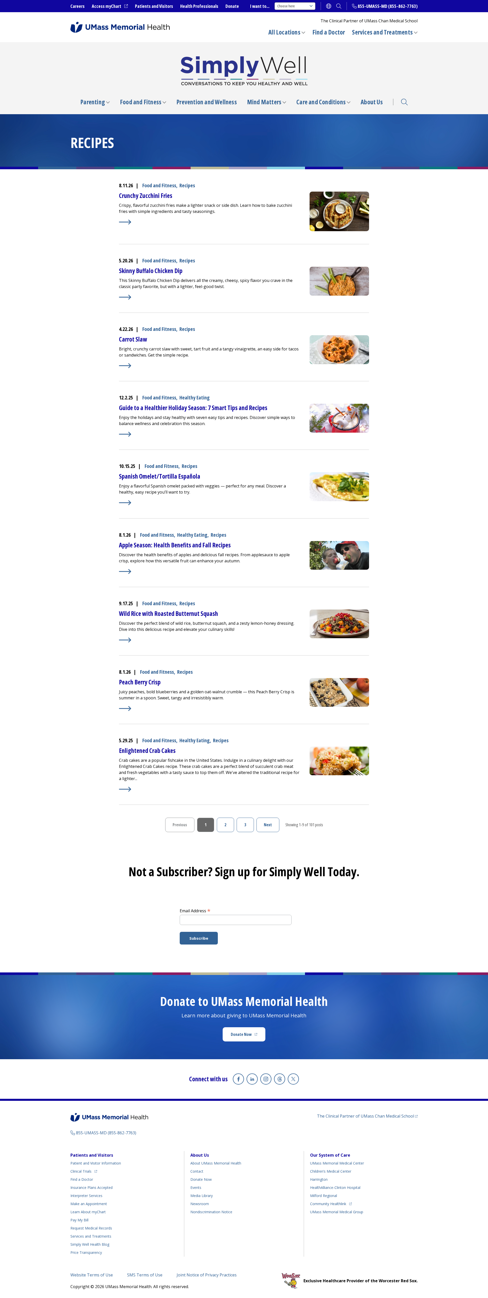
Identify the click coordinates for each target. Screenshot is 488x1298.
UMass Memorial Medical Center (337, 1163)
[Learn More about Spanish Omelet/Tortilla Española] (209, 502)
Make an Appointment (88, 1203)
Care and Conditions (321, 102)
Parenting (92, 102)
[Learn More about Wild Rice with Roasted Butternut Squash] (209, 640)
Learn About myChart (88, 1211)
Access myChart (110, 6)
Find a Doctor (328, 32)
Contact (196, 1171)
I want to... (259, 6)
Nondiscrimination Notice (211, 1211)
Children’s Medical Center (330, 1171)
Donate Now (248, 1036)
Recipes (187, 185)
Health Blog (89, 1244)
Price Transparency (86, 1252)
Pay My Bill (79, 1220)
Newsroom (199, 1203)
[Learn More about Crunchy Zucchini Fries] (209, 222)
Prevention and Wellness (206, 102)
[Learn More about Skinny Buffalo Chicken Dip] (209, 297)
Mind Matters (264, 102)
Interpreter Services (86, 1195)
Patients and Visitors (154, 6)
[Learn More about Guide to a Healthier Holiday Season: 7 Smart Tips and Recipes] (209, 434)
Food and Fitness (140, 102)
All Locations (284, 32)
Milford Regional (323, 1195)
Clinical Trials (83, 1171)
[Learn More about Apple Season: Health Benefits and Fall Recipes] (209, 571)
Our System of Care (330, 1155)
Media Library (201, 1195)
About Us (372, 102)
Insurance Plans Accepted (91, 1187)
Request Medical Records (91, 1228)
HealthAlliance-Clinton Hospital (335, 1187)
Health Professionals (199, 6)
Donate (232, 6)
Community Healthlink (328, 1203)
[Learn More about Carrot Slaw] (209, 365)
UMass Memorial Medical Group (336, 1211)
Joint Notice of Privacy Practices (207, 1275)
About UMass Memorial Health (215, 1163)
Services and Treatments (382, 32)
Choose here (286, 6)
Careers (77, 6)
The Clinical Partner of (367, 1116)
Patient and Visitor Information (95, 1163)
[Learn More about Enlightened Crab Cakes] (209, 789)
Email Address (195, 910)
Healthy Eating (194, 397)
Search (404, 102)
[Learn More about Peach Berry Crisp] (209, 708)
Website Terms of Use (91, 1275)
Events (195, 1187)
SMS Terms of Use (144, 1275)
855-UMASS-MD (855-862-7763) (388, 6)
